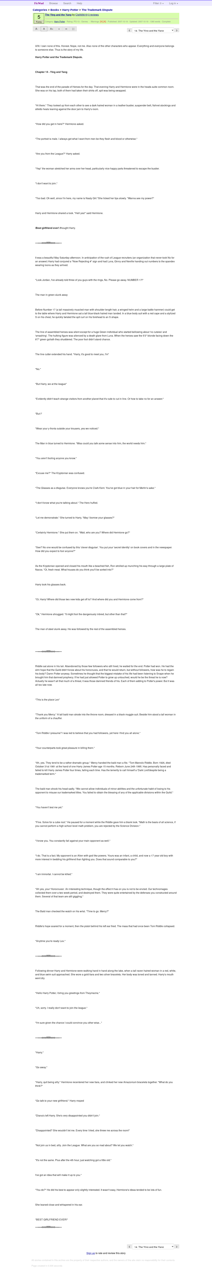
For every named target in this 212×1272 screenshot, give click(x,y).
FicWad (39, 3)
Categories (40, 9)
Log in (172, 3)
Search (67, 3)
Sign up (90, 1253)
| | (73, 28)
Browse (53, 3)
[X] (105, 21)
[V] (101, 21)
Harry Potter (70, 9)
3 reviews (93, 14)
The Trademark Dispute (97, 9)
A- (36, 28)
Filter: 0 (157, 3)
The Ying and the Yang (58, 14)
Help (79, 3)
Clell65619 (81, 14)
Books (54, 9)
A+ (51, 28)
